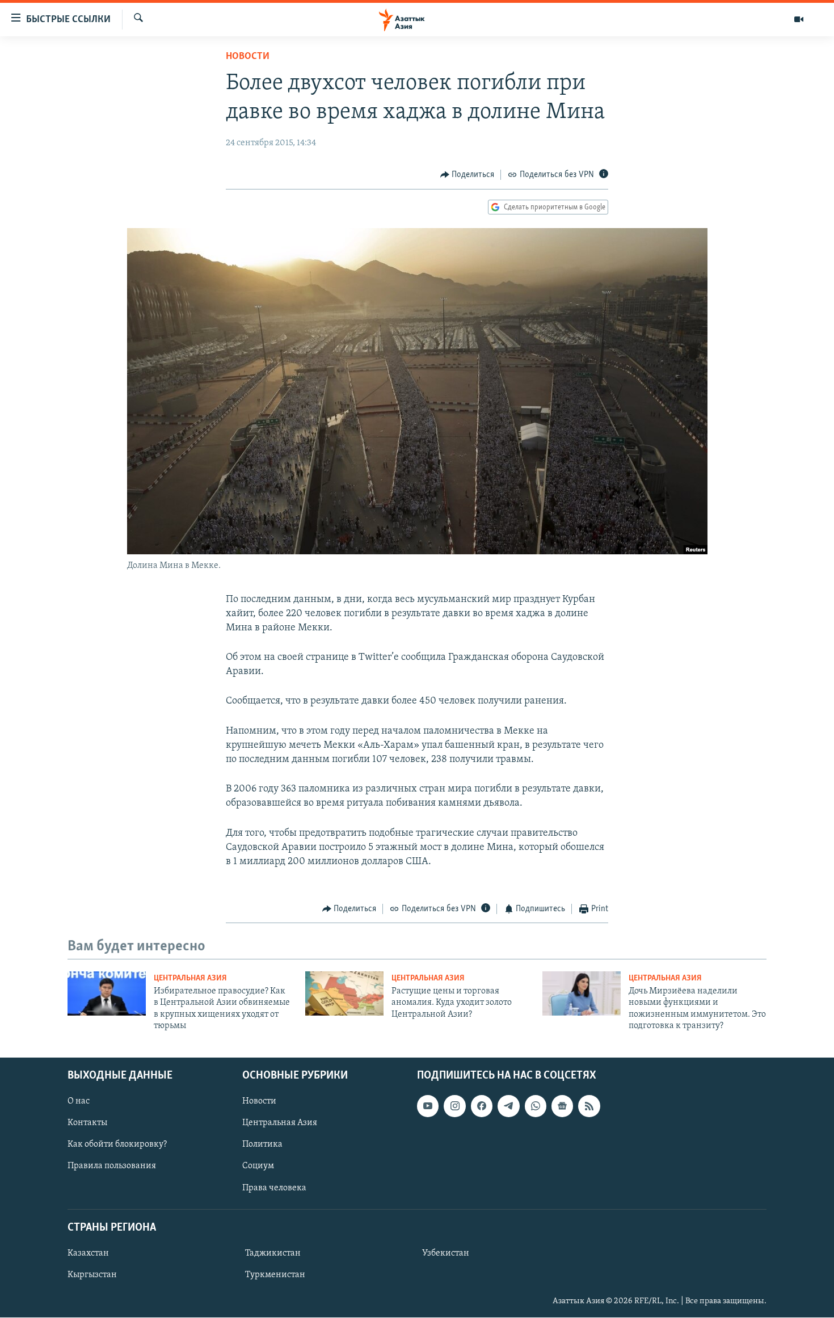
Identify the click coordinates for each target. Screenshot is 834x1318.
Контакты (87, 1123)
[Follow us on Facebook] (481, 1106)
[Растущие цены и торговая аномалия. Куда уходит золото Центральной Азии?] (344, 993)
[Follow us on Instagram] (454, 1106)
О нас (79, 1101)
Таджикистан (273, 1253)
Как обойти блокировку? (117, 1144)
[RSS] (589, 1106)
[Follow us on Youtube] (428, 1106)
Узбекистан (445, 1253)
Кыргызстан (92, 1274)
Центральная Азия (190, 978)
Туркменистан (275, 1274)
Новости (247, 57)
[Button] (467, 174)
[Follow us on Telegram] (508, 1106)
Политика (262, 1144)
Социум (258, 1166)
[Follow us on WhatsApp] (535, 1106)
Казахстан (88, 1253)
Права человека (274, 1188)
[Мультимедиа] (799, 19)
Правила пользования (112, 1166)
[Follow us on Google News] (562, 1106)
